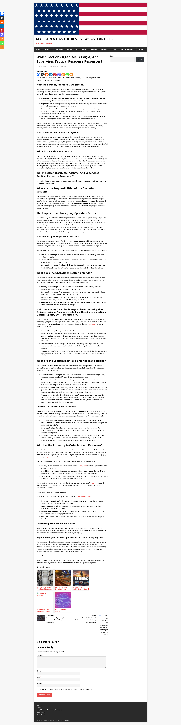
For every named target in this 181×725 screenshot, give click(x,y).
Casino (114, 49)
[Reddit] (47, 74)
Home (38, 49)
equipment (48, 457)
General (48, 49)
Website (39, 683)
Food (141, 49)
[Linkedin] (51, 74)
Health (94, 49)
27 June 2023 (43, 66)
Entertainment (127, 49)
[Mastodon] (59, 74)
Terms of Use (41, 714)
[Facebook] (38, 74)
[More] (71, 74)
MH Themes (65, 720)
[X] (43, 74)
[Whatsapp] (67, 74)
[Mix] (63, 74)
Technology (72, 49)
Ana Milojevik (54, 66)
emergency (83, 466)
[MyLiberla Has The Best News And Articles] (90, 33)
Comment (40, 655)
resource (93, 483)
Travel (84, 49)
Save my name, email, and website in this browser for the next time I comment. (66, 689)
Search (112, 56)
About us (39, 706)
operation (92, 324)
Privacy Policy (41, 712)
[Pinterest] (55, 74)
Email (38, 677)
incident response (84, 496)
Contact (39, 708)
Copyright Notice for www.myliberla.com (49, 710)
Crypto (104, 49)
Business (59, 49)
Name (39, 671)
